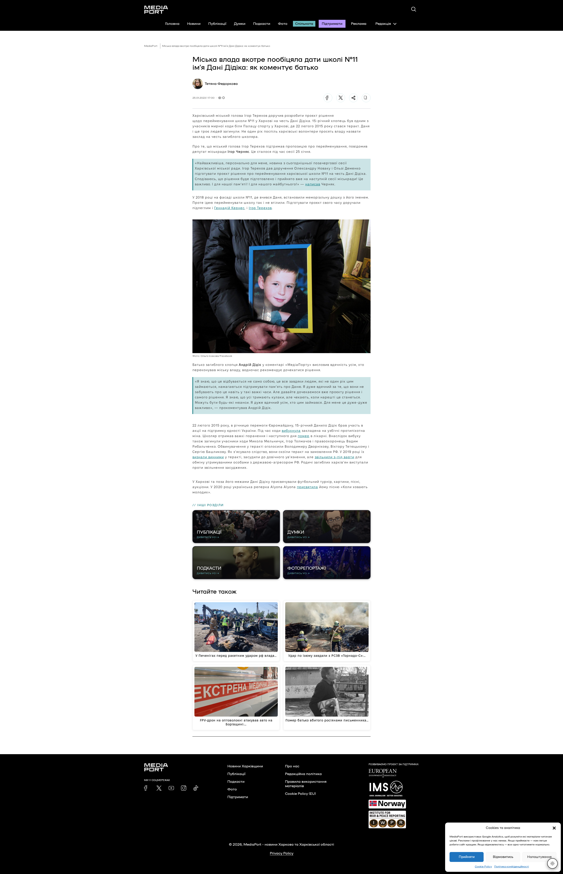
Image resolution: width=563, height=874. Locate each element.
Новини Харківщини (245, 766)
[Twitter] (340, 97)
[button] (554, 828)
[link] (146, 788)
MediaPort (150, 46)
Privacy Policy (281, 853)
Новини (194, 24)
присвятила (307, 487)
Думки (239, 24)
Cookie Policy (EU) (300, 794)
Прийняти (467, 857)
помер (303, 436)
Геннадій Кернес (229, 208)
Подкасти (261, 24)
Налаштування (539, 857)
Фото (282, 24)
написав (312, 184)
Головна (172, 24)
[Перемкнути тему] (552, 863)
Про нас (292, 766)
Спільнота (304, 24)
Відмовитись (503, 857)
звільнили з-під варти (334, 457)
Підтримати (332, 24)
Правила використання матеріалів (306, 784)
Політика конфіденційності (511, 866)
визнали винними (208, 457)
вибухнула (291, 430)
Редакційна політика (303, 774)
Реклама (358, 24)
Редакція (383, 24)
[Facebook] (328, 97)
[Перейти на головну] (156, 9)
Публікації (217, 24)
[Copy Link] (366, 97)
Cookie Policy (483, 866)
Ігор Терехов (260, 208)
